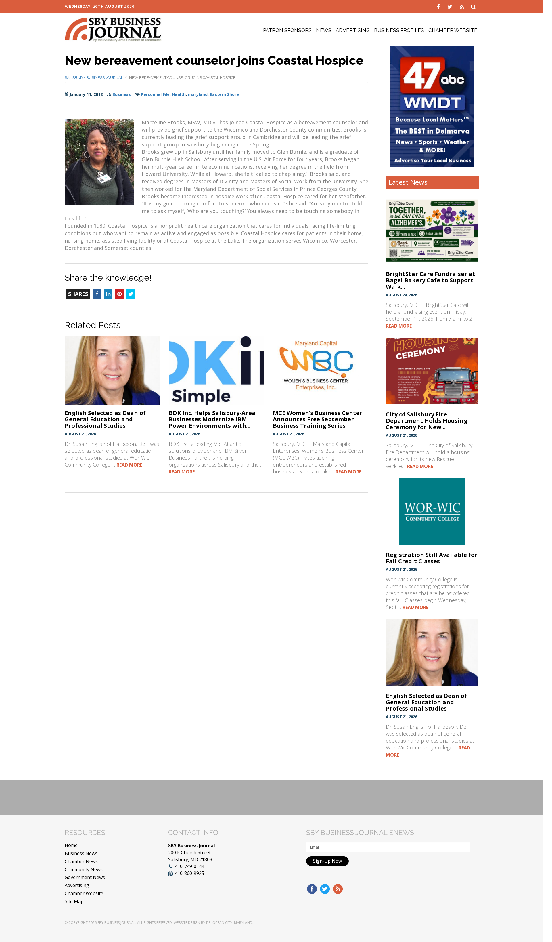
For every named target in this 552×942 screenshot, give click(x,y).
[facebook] (439, 6)
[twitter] (451, 6)
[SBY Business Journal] (113, 29)
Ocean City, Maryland (232, 922)
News (323, 30)
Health (179, 94)
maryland (198, 94)
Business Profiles (399, 30)
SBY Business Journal (116, 922)
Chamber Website (452, 30)
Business (121, 94)
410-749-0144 (189, 866)
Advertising (353, 30)
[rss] (462, 6)
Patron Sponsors (287, 30)
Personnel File (155, 94)
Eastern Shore (224, 94)
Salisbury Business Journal (94, 77)
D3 (208, 922)
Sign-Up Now (327, 861)
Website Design (187, 922)
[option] (432, 106)
